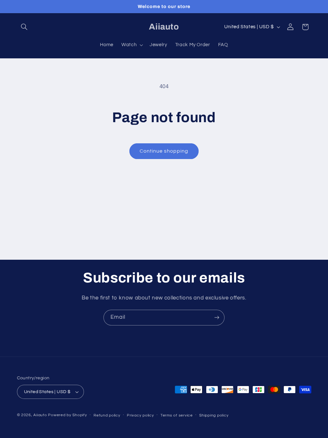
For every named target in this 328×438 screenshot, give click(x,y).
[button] (24, 27)
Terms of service (176, 415)
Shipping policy (213, 415)
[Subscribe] (216, 317)
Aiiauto (40, 415)
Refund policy (107, 415)
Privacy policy (140, 415)
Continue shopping (164, 151)
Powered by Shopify (67, 415)
